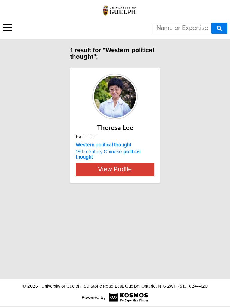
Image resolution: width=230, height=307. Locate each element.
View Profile (115, 169)
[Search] (219, 28)
